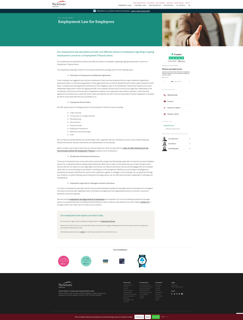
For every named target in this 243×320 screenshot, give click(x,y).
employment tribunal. (108, 221)
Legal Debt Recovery (127, 292)
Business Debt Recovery (144, 290)
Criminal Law (126, 301)
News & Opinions (179, 3)
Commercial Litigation (143, 294)
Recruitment (151, 3)
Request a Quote (173, 114)
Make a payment (158, 292)
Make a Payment (160, 3)
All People (181, 5)
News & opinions (158, 296)
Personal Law (140, 5)
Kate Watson (172, 144)
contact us (144, 202)
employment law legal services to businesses (87, 199)
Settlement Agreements (173, 129)
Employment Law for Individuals (130, 294)
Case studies (158, 294)
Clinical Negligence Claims (128, 299)
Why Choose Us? (155, 5)
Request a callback (173, 108)
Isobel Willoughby (173, 148)
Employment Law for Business (145, 292)
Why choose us (158, 285)
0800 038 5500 (172, 95)
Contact (187, 3)
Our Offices (168, 5)
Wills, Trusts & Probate (128, 290)
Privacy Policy (174, 285)
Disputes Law (126, 298)
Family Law (125, 288)
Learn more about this (140, 10)
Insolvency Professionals (144, 288)
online (82, 232)
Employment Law (169, 125)
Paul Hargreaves (173, 139)
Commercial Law (124, 5)
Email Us (170, 101)
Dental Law (141, 298)
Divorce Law (125, 286)
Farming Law (141, 296)
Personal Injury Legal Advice (129, 296)
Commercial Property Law (144, 285)
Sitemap (157, 299)
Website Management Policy (177, 286)
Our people (157, 288)
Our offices (157, 286)
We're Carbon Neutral (139, 3)
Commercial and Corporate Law (145, 286)
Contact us (157, 298)
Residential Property (127, 285)
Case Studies (169, 3)
